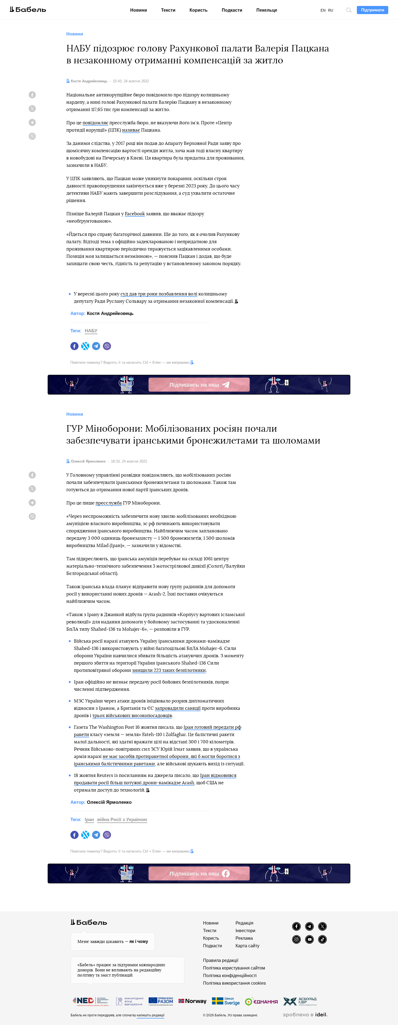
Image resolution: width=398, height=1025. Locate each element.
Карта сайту (247, 945)
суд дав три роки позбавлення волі (158, 294)
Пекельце (266, 10)
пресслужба (109, 503)
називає (131, 130)
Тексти (168, 10)
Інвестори (245, 930)
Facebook (135, 213)
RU (330, 10)
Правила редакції (220, 960)
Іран (89, 819)
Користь (199, 10)
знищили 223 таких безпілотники (169, 670)
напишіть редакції (150, 1015)
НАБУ (91, 330)
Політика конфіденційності (230, 975)
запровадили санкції (178, 708)
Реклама (244, 938)
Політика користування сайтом (234, 968)
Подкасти (232, 10)
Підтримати (372, 10)
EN (323, 10)
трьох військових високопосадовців (132, 715)
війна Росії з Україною (122, 819)
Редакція (244, 923)
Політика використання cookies (234, 983)
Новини (138, 10)
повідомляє (95, 123)
